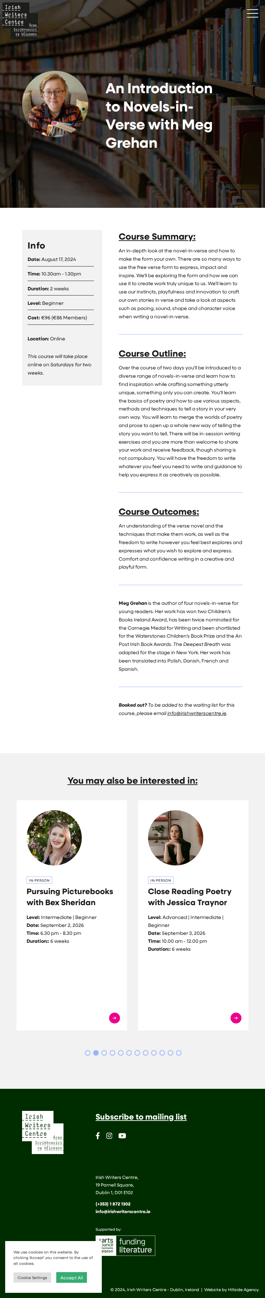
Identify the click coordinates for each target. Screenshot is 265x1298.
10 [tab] (162, 1053)
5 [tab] (121, 1053)
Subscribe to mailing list (141, 1116)
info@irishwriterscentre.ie (196, 713)
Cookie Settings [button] (32, 1277)
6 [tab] (129, 1053)
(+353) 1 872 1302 (113, 1204)
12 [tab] (178, 1053)
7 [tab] (137, 1053)
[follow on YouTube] (122, 1137)
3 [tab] (104, 1053)
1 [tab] (87, 1053)
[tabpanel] (71, 915)
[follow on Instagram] (109, 1137)
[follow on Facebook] (98, 1137)
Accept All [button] (71, 1277)
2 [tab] (96, 1053)
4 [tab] (112, 1053)
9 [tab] (154, 1053)
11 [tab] (170, 1053)
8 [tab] (145, 1053)
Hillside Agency (243, 1289)
